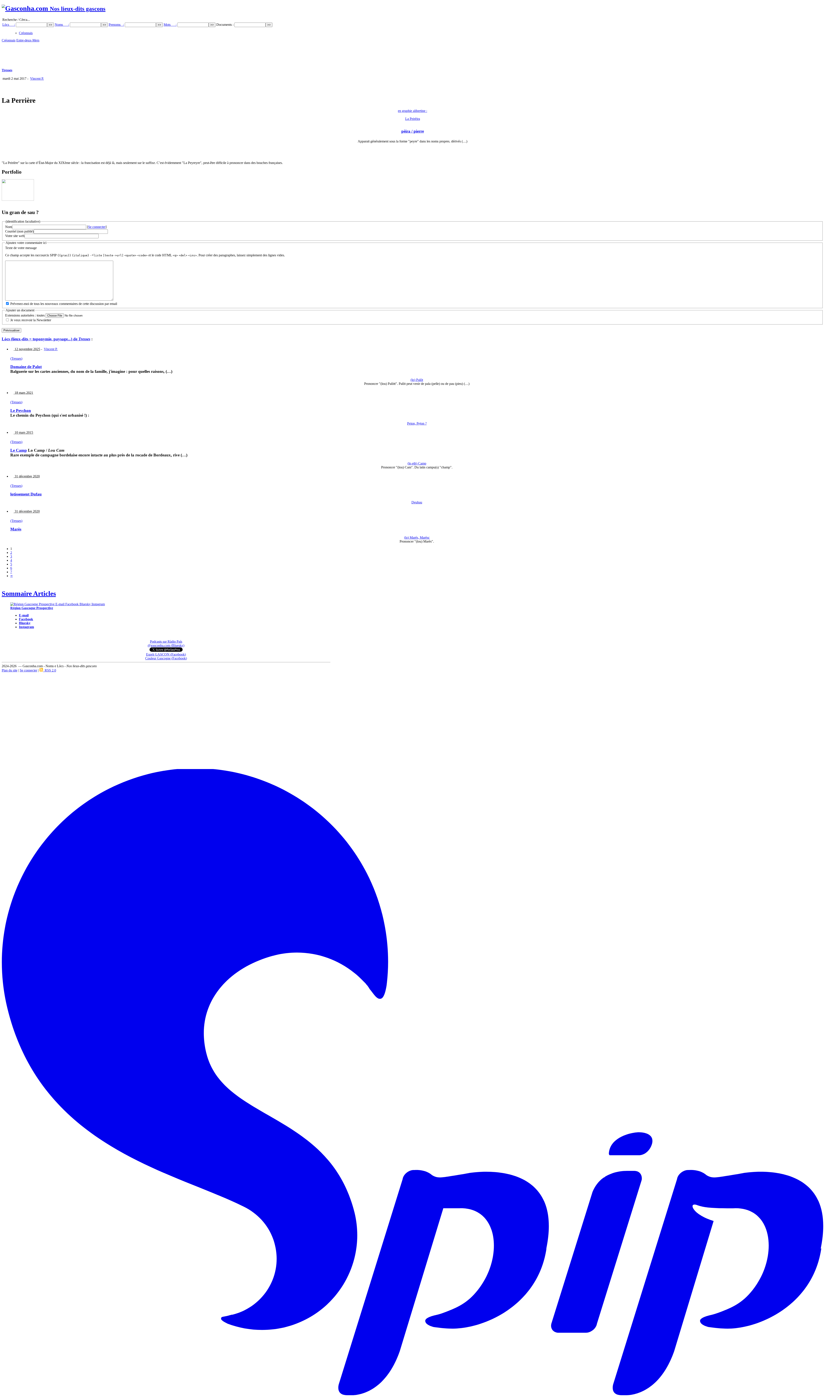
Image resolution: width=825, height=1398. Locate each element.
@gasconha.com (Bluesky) (166, 645)
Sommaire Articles (29, 593)
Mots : (170, 24)
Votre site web (14, 236)
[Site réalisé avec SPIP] (412, 1394)
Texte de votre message (21, 248)
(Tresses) (16, 358)
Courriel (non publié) (19, 231)
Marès (15, 529)
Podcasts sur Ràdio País (166, 641)
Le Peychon (20, 410)
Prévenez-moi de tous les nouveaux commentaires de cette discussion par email (63, 304)
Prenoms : (116, 24)
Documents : (225, 24)
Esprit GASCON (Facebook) (166, 654)
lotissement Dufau (26, 494)
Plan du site (9, 670)
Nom (8, 227)
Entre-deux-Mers (27, 40)
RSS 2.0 (49, 670)
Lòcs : (8, 24)
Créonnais (26, 33)
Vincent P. (37, 78)
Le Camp (18, 450)
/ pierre (412, 131)
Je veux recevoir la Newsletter (30, 320)
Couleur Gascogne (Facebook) (166, 658)
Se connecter (96, 227)
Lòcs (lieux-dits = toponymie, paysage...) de (46, 339)
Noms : (62, 24)
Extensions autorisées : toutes (25, 315)
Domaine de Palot (26, 366)
